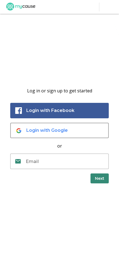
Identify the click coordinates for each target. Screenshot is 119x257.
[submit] (99, 178)
